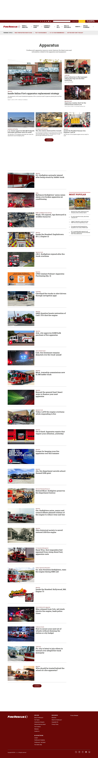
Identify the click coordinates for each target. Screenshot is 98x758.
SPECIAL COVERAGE (86, 26)
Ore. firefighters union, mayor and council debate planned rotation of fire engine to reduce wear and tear (50, 512)
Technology (38, 291)
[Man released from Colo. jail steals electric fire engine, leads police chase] (21, 614)
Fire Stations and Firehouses (42, 129)
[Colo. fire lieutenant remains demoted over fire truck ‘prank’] (21, 357)
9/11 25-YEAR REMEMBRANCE (57, 32)
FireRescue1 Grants (40, 626)
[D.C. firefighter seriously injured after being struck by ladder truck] (21, 180)
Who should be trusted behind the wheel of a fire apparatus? (50, 669)
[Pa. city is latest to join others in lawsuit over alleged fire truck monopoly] (21, 653)
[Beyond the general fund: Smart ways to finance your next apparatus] (21, 397)
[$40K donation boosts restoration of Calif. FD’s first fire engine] (21, 318)
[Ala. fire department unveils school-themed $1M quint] (21, 476)
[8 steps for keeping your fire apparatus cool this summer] (21, 456)
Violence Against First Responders (43, 567)
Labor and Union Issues (41, 350)
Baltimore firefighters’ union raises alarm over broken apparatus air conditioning (50, 197)
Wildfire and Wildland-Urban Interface (44, 212)
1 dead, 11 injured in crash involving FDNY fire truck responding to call (79, 222)
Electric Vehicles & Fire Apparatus (43, 607)
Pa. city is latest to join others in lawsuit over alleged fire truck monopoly (49, 650)
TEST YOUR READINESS (41, 32)
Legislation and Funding (13, 129)
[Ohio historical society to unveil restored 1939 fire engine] (21, 535)
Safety (37, 193)
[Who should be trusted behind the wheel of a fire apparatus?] (21, 673)
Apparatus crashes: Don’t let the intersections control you (75, 103)
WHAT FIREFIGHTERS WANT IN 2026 (23, 32)
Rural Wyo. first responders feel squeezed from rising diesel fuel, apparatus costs (49, 552)
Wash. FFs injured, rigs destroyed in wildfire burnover (51, 215)
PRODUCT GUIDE (36, 26)
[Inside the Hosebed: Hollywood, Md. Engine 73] (21, 594)
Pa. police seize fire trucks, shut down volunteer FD (80, 217)
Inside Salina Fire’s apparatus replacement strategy (33, 93)
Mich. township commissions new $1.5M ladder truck (50, 373)
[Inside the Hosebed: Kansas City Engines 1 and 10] (77, 119)
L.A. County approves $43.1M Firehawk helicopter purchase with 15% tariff (21, 131)
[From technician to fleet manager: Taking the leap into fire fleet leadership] (77, 66)
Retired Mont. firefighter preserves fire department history (50, 492)
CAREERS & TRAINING (47, 26)
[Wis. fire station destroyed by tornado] (49, 119)
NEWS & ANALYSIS (25, 26)
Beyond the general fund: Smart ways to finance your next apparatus (49, 394)
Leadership (67, 75)
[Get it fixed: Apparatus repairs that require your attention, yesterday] (21, 436)
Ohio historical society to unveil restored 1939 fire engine (49, 531)
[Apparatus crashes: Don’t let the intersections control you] (77, 92)
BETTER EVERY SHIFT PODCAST (75, 32)
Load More (49, 140)
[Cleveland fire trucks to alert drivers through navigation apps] (21, 298)
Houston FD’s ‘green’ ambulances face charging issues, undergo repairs (80, 212)
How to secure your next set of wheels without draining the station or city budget (48, 631)
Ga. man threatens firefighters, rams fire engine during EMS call (51, 570)
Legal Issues (38, 646)
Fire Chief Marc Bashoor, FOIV (79, 106)
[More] (31, 27)
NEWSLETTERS (75, 21)
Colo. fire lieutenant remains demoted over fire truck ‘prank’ (49, 354)
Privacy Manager (74, 715)
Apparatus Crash (68, 101)
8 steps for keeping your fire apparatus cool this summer (47, 452)
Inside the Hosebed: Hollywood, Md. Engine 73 (51, 590)
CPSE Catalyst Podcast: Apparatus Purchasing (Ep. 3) (50, 275)
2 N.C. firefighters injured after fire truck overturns (50, 255)
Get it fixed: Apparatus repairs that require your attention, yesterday (50, 432)
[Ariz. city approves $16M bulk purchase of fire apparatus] (21, 338)
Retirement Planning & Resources (43, 488)
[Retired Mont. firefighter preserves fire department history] (21, 495)
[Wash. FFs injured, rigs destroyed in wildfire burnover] (21, 219)
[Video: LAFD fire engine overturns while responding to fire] (21, 417)
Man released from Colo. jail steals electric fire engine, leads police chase (50, 611)
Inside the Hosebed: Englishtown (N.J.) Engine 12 (50, 235)
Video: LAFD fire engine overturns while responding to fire (50, 413)
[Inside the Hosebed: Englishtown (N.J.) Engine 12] (21, 239)
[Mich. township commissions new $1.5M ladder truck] (21, 377)
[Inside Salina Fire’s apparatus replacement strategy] (35, 74)
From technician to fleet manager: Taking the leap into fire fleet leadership (76, 78)
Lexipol (16, 752)
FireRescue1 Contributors (23, 99)
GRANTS (77, 26)
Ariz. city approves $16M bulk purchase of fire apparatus (48, 334)
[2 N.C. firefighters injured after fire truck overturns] (21, 259)
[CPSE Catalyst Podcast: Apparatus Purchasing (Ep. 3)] (21, 278)
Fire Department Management (42, 548)
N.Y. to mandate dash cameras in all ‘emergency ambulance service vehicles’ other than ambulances (80, 232)
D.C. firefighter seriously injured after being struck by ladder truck (50, 176)
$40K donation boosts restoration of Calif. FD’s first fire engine (51, 314)
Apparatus (10, 91)
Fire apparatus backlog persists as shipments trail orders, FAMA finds (79, 227)
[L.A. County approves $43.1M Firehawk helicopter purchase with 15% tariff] (21, 119)
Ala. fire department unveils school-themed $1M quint (51, 472)
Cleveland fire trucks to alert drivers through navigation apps (51, 294)
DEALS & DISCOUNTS (67, 26)
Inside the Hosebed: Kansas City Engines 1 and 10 (75, 131)
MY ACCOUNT (82, 21)
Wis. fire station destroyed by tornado (48, 131)
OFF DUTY (58, 26)
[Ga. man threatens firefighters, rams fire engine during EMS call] (21, 574)
